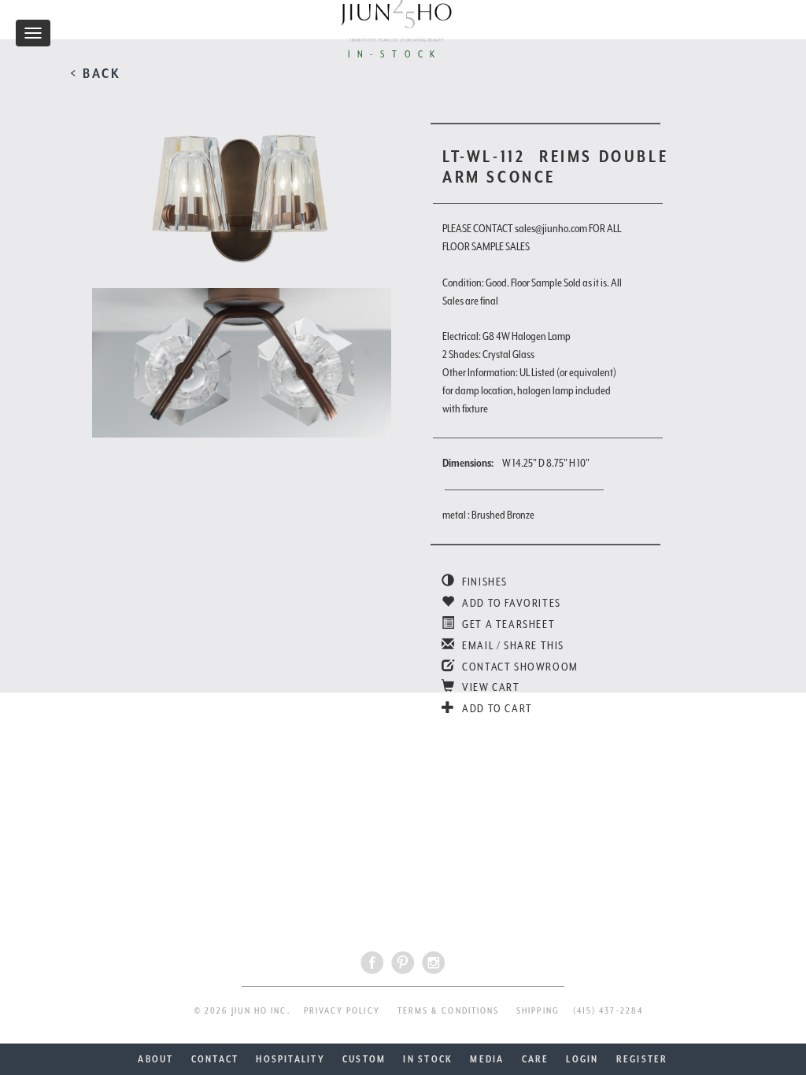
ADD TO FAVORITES (510, 603)
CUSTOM (364, 1059)
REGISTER (642, 1059)
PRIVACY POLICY (342, 1011)
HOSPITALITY (290, 1059)
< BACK (95, 73)
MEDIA (487, 1059)
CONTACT (215, 1059)
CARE (535, 1059)
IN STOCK (428, 1059)
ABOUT (155, 1059)
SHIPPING (538, 1011)
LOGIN (582, 1059)
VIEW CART (490, 687)
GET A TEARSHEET (507, 624)
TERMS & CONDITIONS (448, 1011)
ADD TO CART (496, 708)
